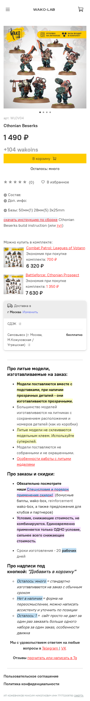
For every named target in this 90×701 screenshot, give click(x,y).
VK (63, 648)
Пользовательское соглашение (31, 676)
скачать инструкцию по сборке (31, 219)
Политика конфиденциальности (31, 683)
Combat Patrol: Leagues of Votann (55, 247)
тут (59, 225)
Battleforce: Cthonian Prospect (52, 274)
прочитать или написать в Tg (52, 657)
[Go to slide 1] (40, 112)
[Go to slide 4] (50, 112)
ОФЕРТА (79, 695)
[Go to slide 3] (47, 112)
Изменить (30, 312)
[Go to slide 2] (43, 112)
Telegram (50, 648)
